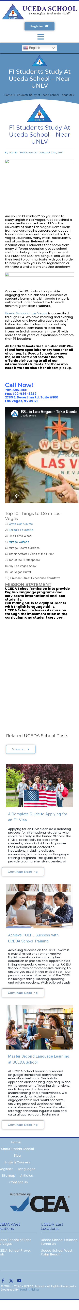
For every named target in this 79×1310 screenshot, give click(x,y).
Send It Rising (29, 1290)
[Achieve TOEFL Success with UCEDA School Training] (39, 906)
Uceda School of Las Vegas (26, 313)
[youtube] (19, 1281)
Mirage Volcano (19, 541)
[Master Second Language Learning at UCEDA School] (39, 1027)
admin (13, 152)
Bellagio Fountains (21, 529)
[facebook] (3, 1281)
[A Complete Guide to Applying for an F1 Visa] (39, 785)
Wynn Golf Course (21, 523)
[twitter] (11, 1281)
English (34, 48)
